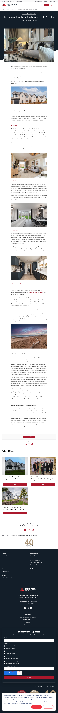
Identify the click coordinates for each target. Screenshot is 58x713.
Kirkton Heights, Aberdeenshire (36, 562)
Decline (48, 707)
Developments (28, 612)
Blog (8, 9)
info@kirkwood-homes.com (29, 601)
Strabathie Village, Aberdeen (7, 555)
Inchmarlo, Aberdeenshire (35, 560)
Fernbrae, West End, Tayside (7, 577)
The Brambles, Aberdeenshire (36, 564)
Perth (31, 569)
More (15, 484)
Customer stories (27, 619)
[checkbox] (29, 654)
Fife (3, 569)
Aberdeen (4, 553)
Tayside (4, 575)
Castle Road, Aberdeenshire (35, 558)
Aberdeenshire (34, 553)
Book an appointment (16, 283)
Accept (36, 707)
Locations (28, 614)
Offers (46, 5)
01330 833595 (31, 604)
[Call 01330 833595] (51, 5)
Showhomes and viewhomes (28, 617)
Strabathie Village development (36, 292)
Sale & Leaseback (50, 686)
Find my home (28, 624)
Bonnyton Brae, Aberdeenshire (36, 555)
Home (3, 9)
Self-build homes (38, 686)
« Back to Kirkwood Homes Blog (29, 13)
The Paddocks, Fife (5, 571)
